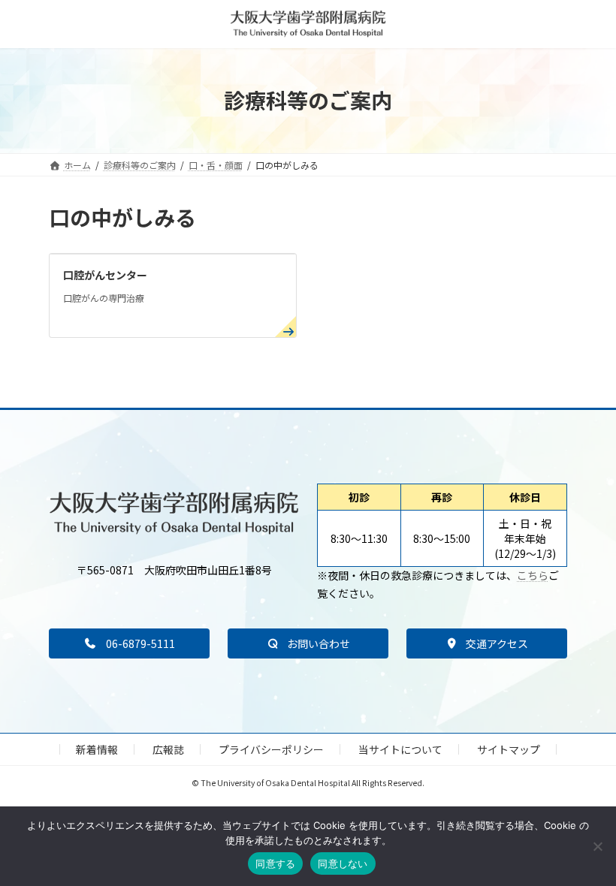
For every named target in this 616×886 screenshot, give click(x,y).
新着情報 (97, 749)
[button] (129, 643)
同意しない (342, 863)
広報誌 (168, 749)
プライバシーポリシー (271, 749)
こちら (532, 575)
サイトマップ (508, 749)
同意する (275, 863)
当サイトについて (400, 749)
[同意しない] (597, 846)
